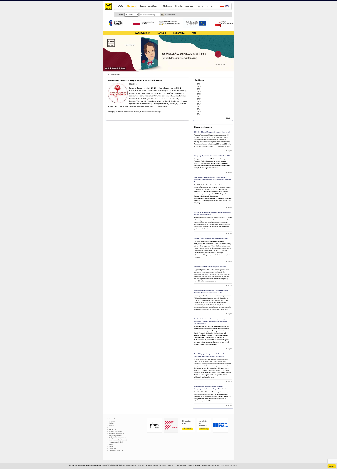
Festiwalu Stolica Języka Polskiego (213, 217)
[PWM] (108, 6)
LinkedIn (111, 425)
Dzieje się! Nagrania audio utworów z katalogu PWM (212, 156)
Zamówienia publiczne (116, 450)
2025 (198, 86)
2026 (198, 84)
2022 (198, 94)
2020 (198, 99)
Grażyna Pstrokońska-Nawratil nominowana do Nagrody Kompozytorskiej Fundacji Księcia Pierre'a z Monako (212, 180)
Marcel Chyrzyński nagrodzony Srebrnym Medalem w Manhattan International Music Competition (212, 355)
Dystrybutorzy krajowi (116, 442)
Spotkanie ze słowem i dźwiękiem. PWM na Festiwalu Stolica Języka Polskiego (212, 213)
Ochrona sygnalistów (115, 431)
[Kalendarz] (184, 7)
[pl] (220, 7)
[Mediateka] (167, 7)
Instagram (112, 421)
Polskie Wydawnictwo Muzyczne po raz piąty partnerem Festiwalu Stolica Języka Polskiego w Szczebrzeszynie (210, 321)
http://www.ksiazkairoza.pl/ (151, 112)
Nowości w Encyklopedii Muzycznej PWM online (210, 238)
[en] (228, 7)
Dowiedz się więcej (231, 465)
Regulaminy (112, 448)
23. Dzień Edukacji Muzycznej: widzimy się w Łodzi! (212, 132)
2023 (198, 91)
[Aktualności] (131, 7)
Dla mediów (112, 429)
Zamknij (331, 466)
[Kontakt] (210, 7)
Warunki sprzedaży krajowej (118, 440)
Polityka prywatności (115, 435)
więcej (228, 118)
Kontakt (111, 446)
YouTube (111, 423)
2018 (198, 104)
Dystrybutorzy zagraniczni (117, 438)
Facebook (112, 419)
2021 (198, 96)
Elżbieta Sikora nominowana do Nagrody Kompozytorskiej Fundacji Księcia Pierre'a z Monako (212, 388)
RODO (111, 444)
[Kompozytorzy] (149, 7)
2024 (198, 89)
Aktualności (114, 74)
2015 (198, 111)
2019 (198, 101)
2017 (198, 106)
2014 (198, 114)
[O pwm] (119, 7)
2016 (198, 109)
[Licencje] (200, 7)
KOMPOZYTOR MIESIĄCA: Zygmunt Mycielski (210, 267)
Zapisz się (187, 429)
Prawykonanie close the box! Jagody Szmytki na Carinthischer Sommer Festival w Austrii (211, 292)
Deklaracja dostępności (116, 433)
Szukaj (162, 14)
